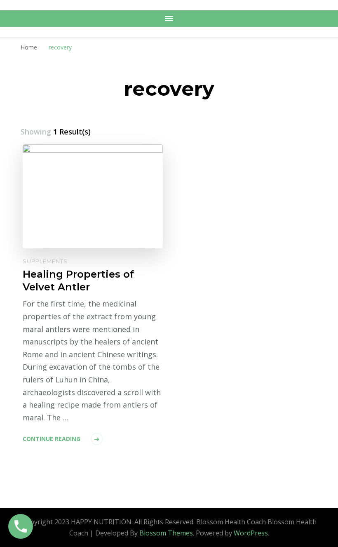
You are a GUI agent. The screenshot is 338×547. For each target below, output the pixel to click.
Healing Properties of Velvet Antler (78, 280)
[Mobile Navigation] (169, 18)
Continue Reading (51, 439)
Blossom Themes (166, 533)
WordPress (251, 533)
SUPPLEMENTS (45, 261)
